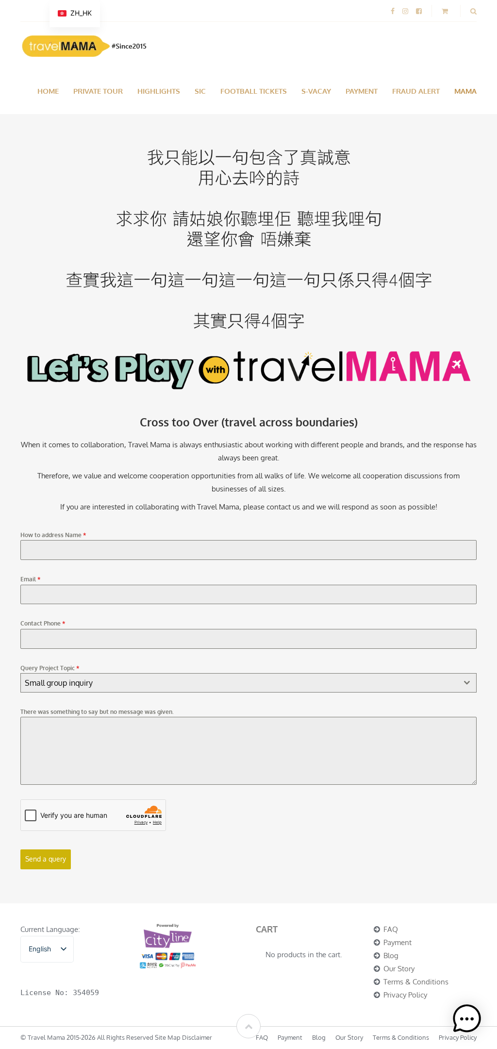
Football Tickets (253, 91)
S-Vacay (316, 91)
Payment (362, 91)
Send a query (45, 859)
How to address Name (53, 535)
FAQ (390, 929)
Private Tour (98, 91)
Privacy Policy (405, 994)
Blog (390, 955)
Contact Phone (42, 623)
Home (48, 91)
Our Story (398, 968)
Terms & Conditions (415, 981)
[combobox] (248, 683)
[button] (466, 1018)
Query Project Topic (49, 668)
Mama (465, 91)
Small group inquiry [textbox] (59, 683)
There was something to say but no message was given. (97, 711)
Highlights (158, 91)
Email (30, 579)
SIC (200, 91)
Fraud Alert (416, 91)
